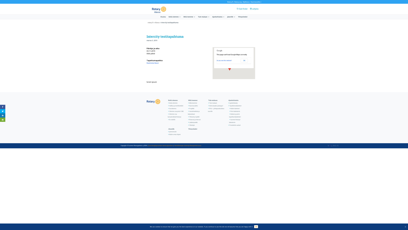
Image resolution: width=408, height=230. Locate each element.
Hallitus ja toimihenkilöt (176, 106)
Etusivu (163, 17)
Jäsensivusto (173, 132)
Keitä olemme (174, 17)
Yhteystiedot (242, 17)
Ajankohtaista (217, 17)
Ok (256, 227)
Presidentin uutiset (235, 125)
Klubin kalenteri (235, 108)
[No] (405, 227)
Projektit (191, 108)
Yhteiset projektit (194, 117)
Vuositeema (172, 108)
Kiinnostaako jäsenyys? (216, 106)
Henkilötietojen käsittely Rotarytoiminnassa (187, 145)
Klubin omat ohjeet (175, 134)
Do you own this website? (224, 60)
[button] (229, 69)
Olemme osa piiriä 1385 (176, 111)
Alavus (157, 23)
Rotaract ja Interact (195, 120)
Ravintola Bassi (153, 63)
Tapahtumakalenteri (235, 106)
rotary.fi (150, 23)
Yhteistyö (192, 125)
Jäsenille (230, 17)
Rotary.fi (230, 2)
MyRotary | (247, 2)
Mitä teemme (188, 17)
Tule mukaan (202, 17)
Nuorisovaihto (255, 2)
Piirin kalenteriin (235, 111)
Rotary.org (238, 2)
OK (244, 60)
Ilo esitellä (172, 120)
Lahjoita (255, 9)
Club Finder (243, 9)
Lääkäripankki (193, 122)
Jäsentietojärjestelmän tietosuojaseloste (160, 145)
